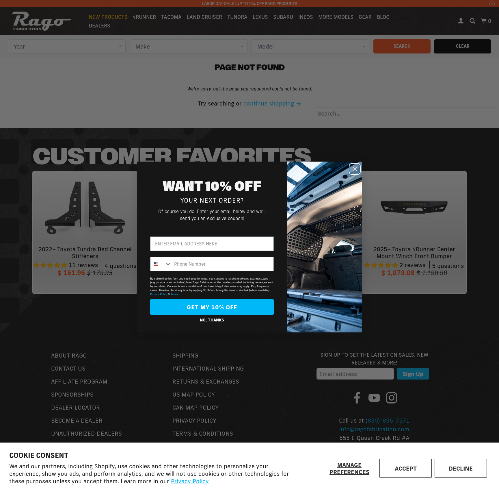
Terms (174, 294)
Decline (461, 468)
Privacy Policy (190, 481)
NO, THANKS (212, 320)
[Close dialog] (355, 169)
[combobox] (160, 264)
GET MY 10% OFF (212, 307)
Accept (406, 468)
